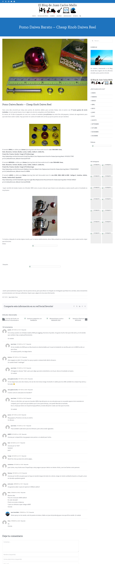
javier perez (10, 484)
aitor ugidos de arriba (13, 379)
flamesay (10, 473)
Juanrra (9, 415)
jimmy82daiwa (47, 114)
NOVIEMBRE (95, 132)
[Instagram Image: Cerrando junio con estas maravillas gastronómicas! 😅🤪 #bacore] (107, 192)
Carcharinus (10, 464)
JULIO (93, 116)
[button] (80, 16)
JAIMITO (10, 434)
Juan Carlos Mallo (15, 512)
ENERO (94, 93)
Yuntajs (9, 456)
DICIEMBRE (95, 136)
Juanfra (9, 330)
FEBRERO (94, 97)
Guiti (9, 443)
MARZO (94, 101)
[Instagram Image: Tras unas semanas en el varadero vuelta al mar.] (107, 215)
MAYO (93, 108)
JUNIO (93, 112)
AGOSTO (94, 120)
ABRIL (93, 104)
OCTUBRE (94, 128)
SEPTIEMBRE (95, 124)
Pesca (16, 297)
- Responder (23, 330)
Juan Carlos (13, 344)
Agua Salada (11, 297)
